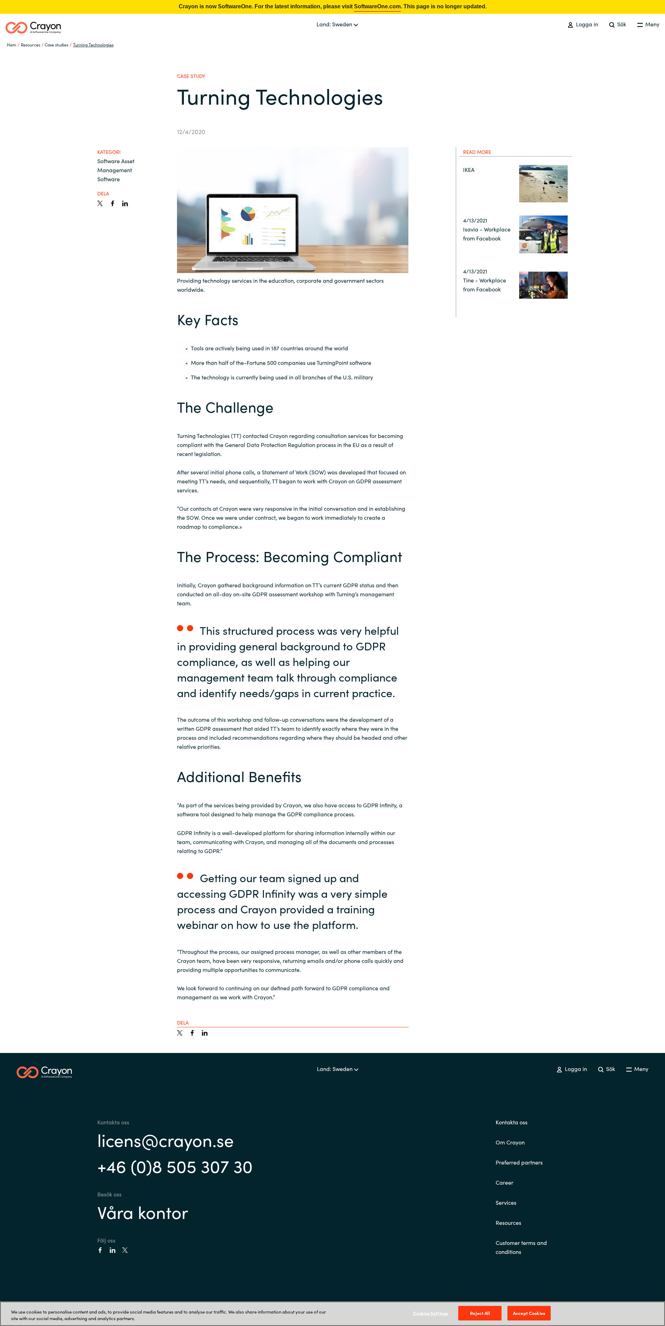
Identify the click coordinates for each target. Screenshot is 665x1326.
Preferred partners (519, 1162)
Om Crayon (510, 1142)
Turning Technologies (93, 44)
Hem (11, 44)
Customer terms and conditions (521, 1247)
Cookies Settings (430, 1313)
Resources (508, 1222)
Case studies (56, 44)
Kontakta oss (511, 1122)
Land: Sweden (335, 24)
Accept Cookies (529, 1313)
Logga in (586, 24)
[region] (332, 1313)
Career (504, 1182)
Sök (621, 24)
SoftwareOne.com (377, 6)
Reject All (479, 1313)
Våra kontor (142, 1211)
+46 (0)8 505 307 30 (175, 1165)
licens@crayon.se (165, 1139)
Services (506, 1202)
